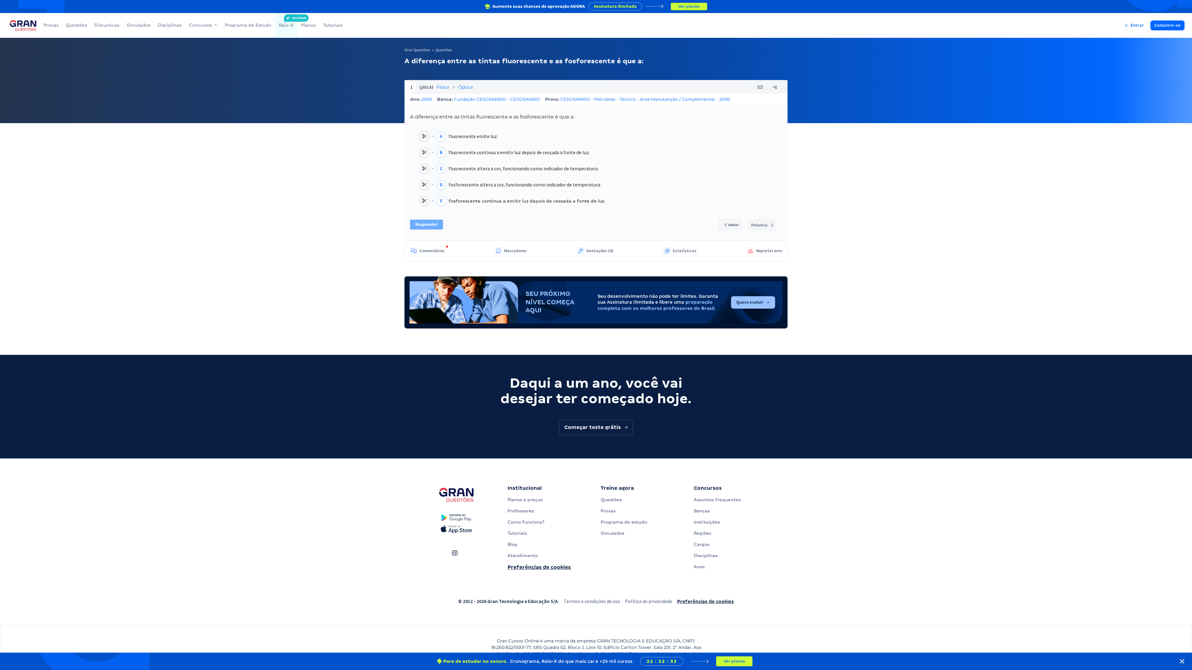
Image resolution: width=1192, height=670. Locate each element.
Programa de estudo (624, 522)
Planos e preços (525, 499)
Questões (76, 25)
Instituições (707, 522)
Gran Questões (417, 50)
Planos (308, 25)
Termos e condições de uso (592, 601)
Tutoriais (332, 25)
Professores (521, 510)
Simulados (138, 25)
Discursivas (106, 25)
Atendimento (523, 555)
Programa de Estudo (248, 25)
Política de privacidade (648, 601)
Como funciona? (526, 522)
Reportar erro (769, 250)
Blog (512, 544)
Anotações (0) (599, 250)
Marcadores (515, 250)
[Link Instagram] (454, 553)
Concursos (200, 25)
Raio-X (286, 22)
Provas (50, 25)
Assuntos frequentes (717, 499)
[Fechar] (1182, 661)
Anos (699, 566)
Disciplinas (170, 25)
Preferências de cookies (539, 567)
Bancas (702, 510)
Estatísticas (685, 250)
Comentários (432, 250)
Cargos (701, 544)
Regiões (702, 533)
